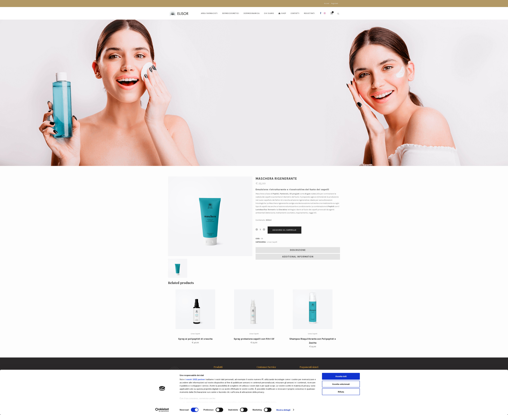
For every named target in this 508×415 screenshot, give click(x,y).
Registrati (334, 3)
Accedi (326, 3)
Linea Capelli (272, 242)
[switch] (219, 410)
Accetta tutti (341, 376)
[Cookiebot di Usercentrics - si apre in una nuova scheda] (162, 410)
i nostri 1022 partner (195, 379)
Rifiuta (341, 392)
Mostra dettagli (283, 410)
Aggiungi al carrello (284, 230)
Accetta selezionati (341, 384)
